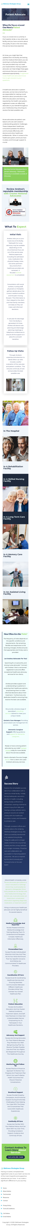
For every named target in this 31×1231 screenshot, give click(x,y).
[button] (28, 4)
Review (7, 759)
